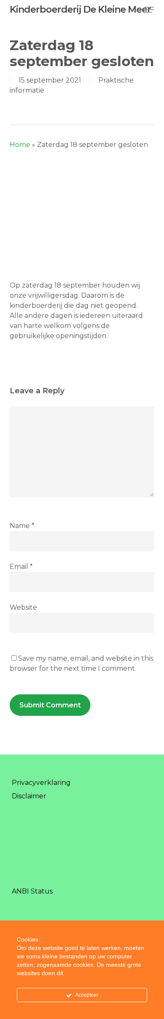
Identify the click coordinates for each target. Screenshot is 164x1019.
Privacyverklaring (41, 783)
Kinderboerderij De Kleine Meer (80, 9)
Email (21, 567)
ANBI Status (32, 891)
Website (23, 607)
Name (22, 526)
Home (20, 145)
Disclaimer (29, 796)
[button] (149, 9)
